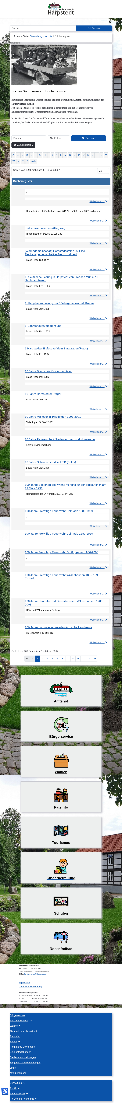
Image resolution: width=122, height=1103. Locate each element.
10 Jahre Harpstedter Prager (43, 393)
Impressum (24, 982)
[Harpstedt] (61, 9)
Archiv (13, 1041)
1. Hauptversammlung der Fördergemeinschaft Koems (59, 303)
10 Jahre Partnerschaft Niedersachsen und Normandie (60, 439)
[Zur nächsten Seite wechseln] (89, 659)
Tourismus (61, 843)
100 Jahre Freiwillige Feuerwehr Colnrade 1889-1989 (59, 511)
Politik (13, 1088)
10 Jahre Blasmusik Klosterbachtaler (48, 371)
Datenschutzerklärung (30, 986)
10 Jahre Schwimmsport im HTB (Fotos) (50, 462)
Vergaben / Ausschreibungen (25, 1062)
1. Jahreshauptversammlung (43, 325)
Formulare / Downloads (22, 1047)
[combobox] (43, 28)
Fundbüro (15, 1036)
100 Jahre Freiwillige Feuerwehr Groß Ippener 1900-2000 (61, 552)
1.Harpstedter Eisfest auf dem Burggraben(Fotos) (56, 348)
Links (13, 1068)
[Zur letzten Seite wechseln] (95, 659)
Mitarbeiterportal (18, 1073)
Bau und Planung (19, 1020)
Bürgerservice (17, 1015)
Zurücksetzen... (25, 145)
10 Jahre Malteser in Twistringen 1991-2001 (53, 416)
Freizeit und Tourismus (22, 1098)
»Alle (33, 161)
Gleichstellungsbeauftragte (24, 1031)
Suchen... (90, 138)
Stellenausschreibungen (23, 1057)
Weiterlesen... (97, 201)
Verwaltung (16, 1083)
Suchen (95, 28)
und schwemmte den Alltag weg (45, 228)
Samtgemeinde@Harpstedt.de (35, 974)
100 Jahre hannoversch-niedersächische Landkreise (58, 627)
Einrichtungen (17, 1093)
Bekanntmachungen (20, 1052)
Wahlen (14, 1026)
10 (83, 658)
